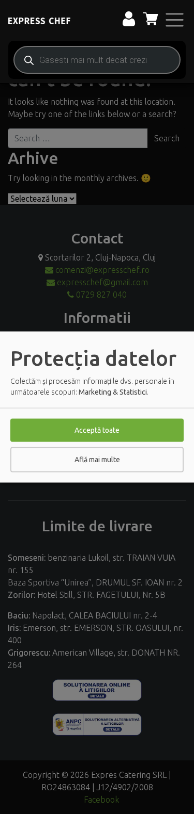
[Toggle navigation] (174, 20)
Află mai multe (97, 459)
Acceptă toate (97, 430)
